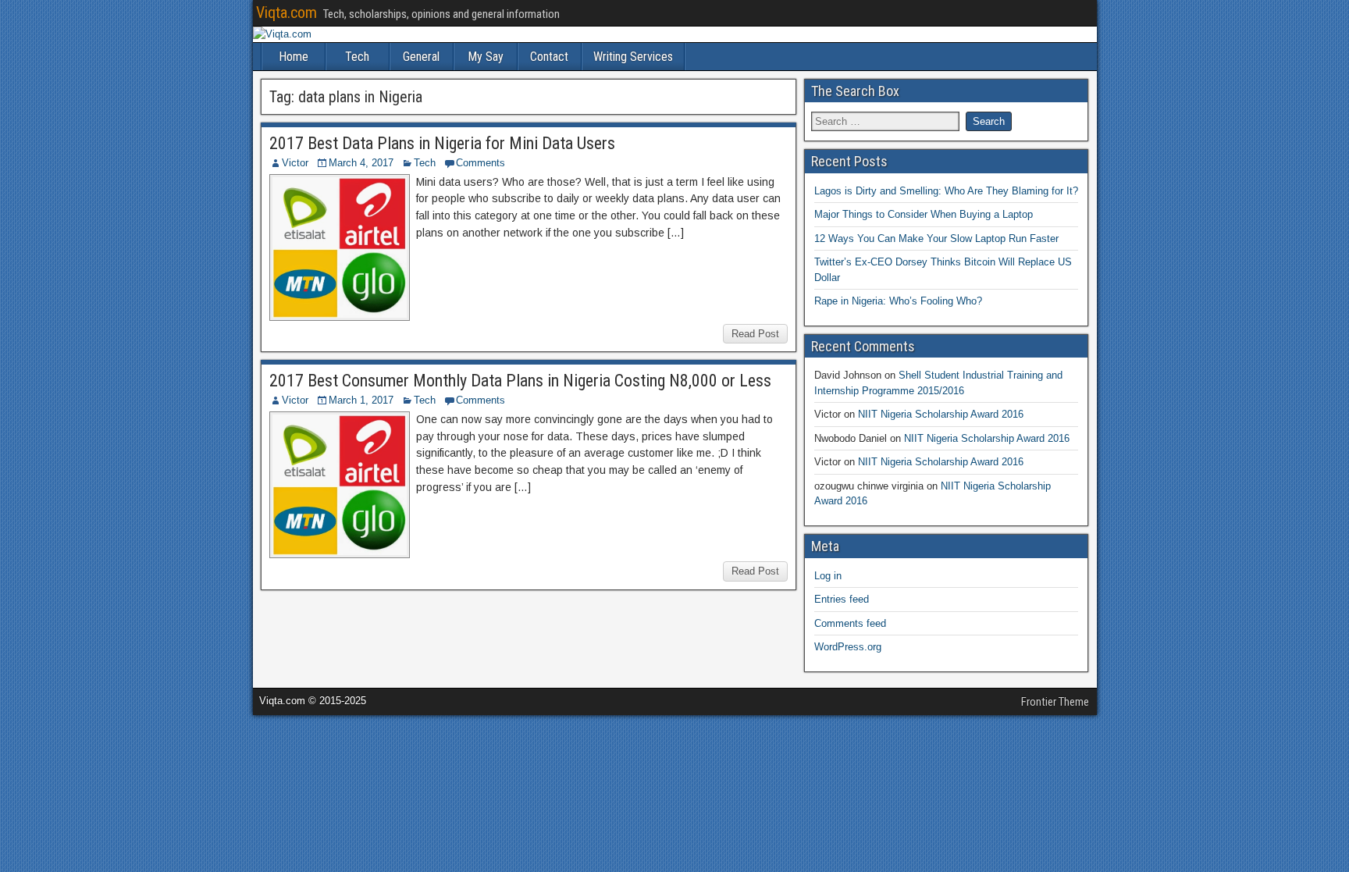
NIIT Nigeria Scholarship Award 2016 (940, 414)
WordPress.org (847, 647)
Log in (828, 576)
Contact (549, 56)
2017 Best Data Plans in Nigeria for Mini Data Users (442, 143)
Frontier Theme (1055, 702)
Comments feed (850, 623)
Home (293, 56)
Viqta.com (286, 12)
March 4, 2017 (361, 163)
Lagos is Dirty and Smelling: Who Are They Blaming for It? (946, 191)
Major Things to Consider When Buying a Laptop (923, 214)
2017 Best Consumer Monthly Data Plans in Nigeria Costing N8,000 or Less (520, 380)
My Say (486, 56)
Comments (480, 163)
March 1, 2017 (361, 400)
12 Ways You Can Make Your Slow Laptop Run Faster (936, 238)
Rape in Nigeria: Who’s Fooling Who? (898, 301)
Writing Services (633, 56)
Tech (357, 56)
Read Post (755, 334)
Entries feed (841, 599)
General (421, 56)
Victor (295, 163)
